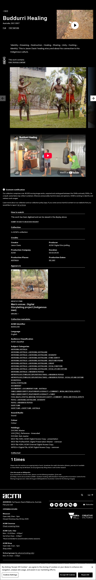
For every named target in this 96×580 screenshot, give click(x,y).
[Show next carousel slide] (93, 98)
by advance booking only (25, 553)
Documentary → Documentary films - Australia (29, 388)
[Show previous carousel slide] (3, 98)
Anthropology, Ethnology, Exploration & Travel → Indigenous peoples (37, 374)
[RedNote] (75, 505)
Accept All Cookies (67, 575)
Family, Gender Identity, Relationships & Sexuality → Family (33, 394)
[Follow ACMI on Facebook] (52, 505)
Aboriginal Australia (19, 349)
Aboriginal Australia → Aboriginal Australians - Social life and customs (39, 369)
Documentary (16, 386)
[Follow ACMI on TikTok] (61, 505)
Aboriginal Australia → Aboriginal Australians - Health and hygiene (37, 360)
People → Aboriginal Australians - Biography (28, 400)
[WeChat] (70, 505)
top (89, 495)
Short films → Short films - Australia (25, 408)
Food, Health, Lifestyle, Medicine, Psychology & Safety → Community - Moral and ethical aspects (47, 397)
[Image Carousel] (48, 98)
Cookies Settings (10, 575)
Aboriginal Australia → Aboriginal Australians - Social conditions (37, 366)
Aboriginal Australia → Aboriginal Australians (29, 352)
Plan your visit (8, 505)
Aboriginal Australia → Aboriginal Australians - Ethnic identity (35, 358)
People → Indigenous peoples (22, 402)
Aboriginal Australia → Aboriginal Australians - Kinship (32, 363)
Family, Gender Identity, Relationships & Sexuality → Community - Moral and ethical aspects (45, 391)
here (45, 203)
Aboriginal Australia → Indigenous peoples (27, 372)
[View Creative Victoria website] (80, 516)
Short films (15, 405)
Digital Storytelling (18, 383)
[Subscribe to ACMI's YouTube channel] (56, 505)
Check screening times (11, 526)
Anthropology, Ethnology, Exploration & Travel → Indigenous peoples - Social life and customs (47, 377)
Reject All (85, 575)
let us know (22, 205)
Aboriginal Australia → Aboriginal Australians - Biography (33, 355)
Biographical (16, 380)
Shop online (7, 549)
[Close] (92, 567)
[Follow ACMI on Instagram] (66, 505)
